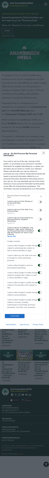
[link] (44, 153)
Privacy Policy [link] (38, 324)
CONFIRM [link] (14, 316)
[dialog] (24, 239)
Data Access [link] (24, 324)
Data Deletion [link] (11, 324)
